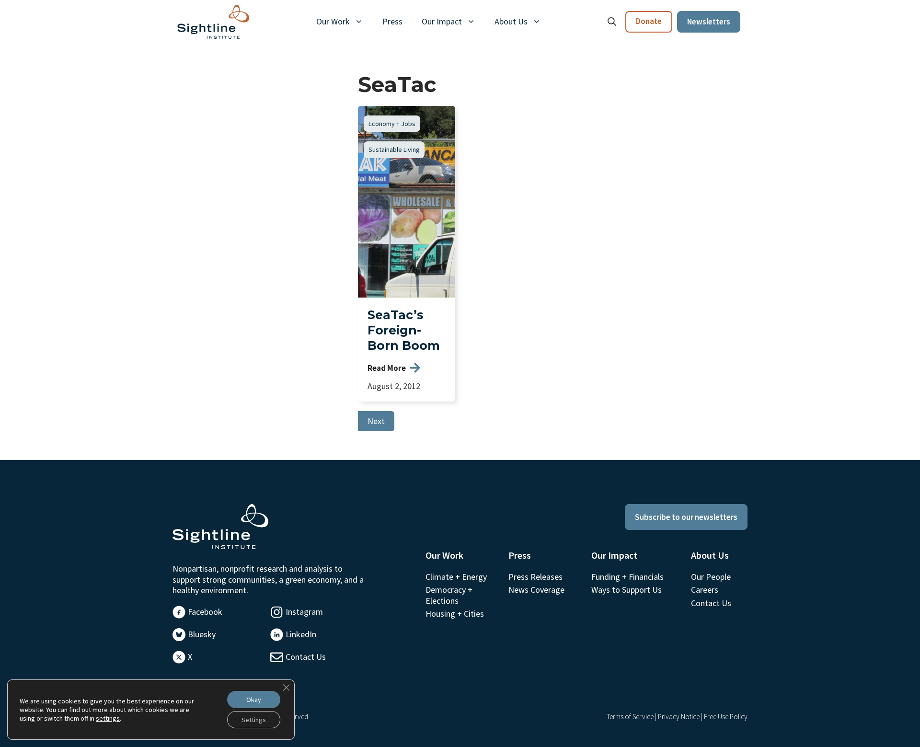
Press (392, 21)
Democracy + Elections (449, 595)
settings (108, 718)
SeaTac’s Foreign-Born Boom (404, 330)
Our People (711, 576)
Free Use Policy (726, 716)
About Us (511, 21)
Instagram (304, 611)
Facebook (205, 611)
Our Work (333, 21)
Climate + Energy (456, 576)
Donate (649, 21)
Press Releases (535, 576)
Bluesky (202, 634)
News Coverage (536, 589)
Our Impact (442, 21)
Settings (254, 719)
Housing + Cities (455, 613)
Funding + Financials (627, 576)
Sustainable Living (394, 149)
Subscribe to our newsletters (686, 517)
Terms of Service (630, 716)
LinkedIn (301, 634)
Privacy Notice (679, 716)
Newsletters (708, 21)
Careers (704, 589)
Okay (253, 699)
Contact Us (306, 656)
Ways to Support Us (626, 589)
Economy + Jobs (391, 123)
